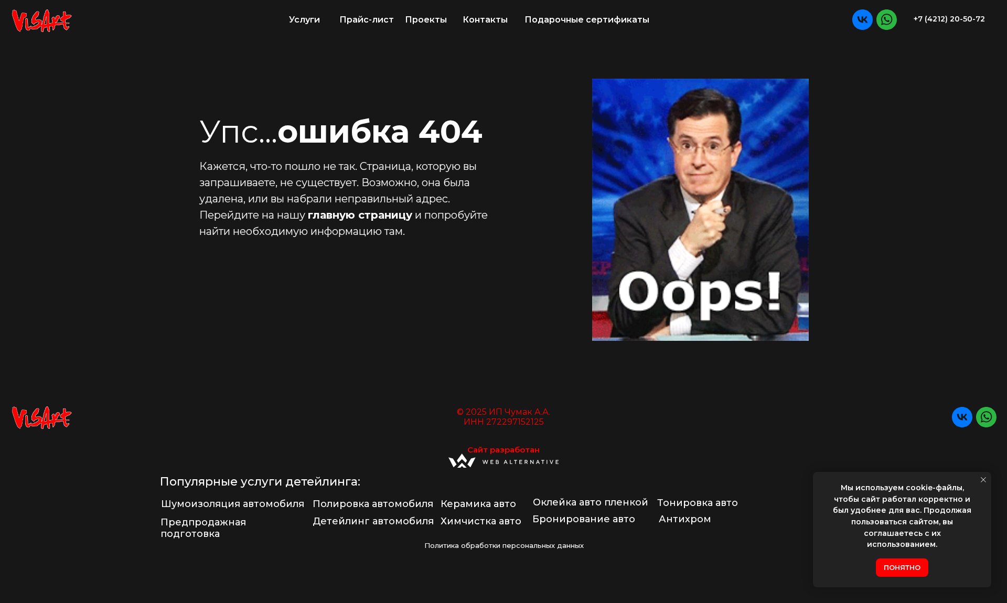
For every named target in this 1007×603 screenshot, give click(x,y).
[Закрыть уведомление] (983, 480)
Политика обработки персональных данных (504, 545)
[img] (41, 20)
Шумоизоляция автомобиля (232, 504)
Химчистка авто (481, 521)
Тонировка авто (697, 503)
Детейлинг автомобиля (373, 521)
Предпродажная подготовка (203, 528)
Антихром (685, 519)
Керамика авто (478, 504)
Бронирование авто (583, 519)
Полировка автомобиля (373, 504)
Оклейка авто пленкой (590, 502)
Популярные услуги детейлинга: (260, 482)
